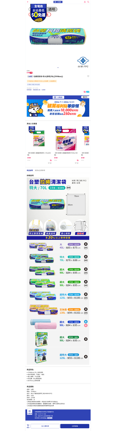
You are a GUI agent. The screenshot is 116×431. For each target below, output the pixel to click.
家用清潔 (29, 89)
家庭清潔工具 (36, 89)
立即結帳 (75, 426)
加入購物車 (45, 426)
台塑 (30, 76)
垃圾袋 (43, 89)
